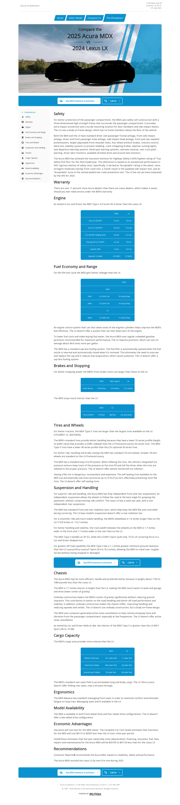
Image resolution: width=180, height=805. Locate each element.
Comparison (29, 112)
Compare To (94, 17)
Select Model (75, 17)
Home (60, 17)
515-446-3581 (156, 8)
